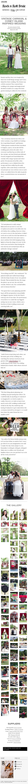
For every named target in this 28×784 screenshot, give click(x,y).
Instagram (19, 764)
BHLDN (18, 733)
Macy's (18, 737)
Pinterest (19, 766)
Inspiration (5, 10)
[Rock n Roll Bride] (14, 6)
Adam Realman (13, 361)
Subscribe (4, 1)
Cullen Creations (18, 729)
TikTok (18, 768)
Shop (13, 11)
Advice (12, 10)
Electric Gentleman (15, 740)
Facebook (19, 761)
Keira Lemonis (17, 28)
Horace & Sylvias (16, 738)
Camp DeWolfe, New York (16, 731)
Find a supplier (20, 10)
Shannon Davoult (15, 735)
